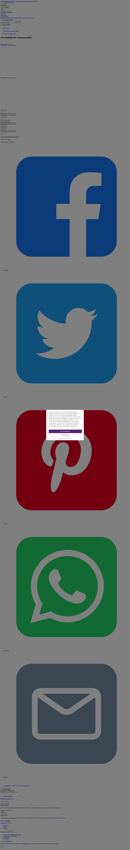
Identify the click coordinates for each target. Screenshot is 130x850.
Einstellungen (65, 435)
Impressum (61, 438)
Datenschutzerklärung (67, 438)
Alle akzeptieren (65, 431)
